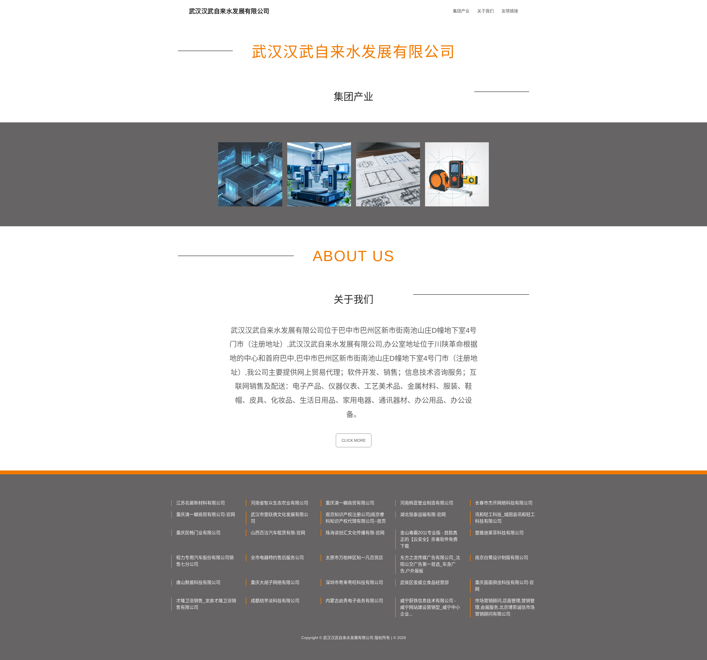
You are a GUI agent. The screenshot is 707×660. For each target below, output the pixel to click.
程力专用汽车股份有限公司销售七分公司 (205, 561)
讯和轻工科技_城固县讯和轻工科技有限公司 (505, 518)
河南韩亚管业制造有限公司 (426, 503)
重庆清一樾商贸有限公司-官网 (205, 514)
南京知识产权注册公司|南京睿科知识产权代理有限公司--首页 (356, 518)
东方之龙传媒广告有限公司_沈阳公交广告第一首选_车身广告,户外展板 (430, 564)
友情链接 (510, 11)
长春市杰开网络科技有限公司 (503, 503)
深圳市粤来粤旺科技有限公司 (354, 582)
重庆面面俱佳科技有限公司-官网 (504, 585)
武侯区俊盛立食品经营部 (424, 582)
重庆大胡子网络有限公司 (275, 582)
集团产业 (461, 11)
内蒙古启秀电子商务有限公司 (354, 600)
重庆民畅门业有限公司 (198, 532)
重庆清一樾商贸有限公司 (350, 503)
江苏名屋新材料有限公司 (200, 503)
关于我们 (485, 11)
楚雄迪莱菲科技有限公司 (499, 532)
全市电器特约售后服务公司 (277, 557)
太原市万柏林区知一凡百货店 (354, 557)
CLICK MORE (354, 440)
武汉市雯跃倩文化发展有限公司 (279, 518)
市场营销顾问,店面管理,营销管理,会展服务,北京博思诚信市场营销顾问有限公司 (505, 607)
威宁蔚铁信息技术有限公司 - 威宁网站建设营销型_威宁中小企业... (430, 607)
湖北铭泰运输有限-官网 (423, 514)
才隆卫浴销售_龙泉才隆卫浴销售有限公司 (206, 604)
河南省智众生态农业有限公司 (279, 503)
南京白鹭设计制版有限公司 (501, 557)
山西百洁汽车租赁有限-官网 (278, 532)
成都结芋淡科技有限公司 (275, 600)
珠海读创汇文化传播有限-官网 (355, 532)
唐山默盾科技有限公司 (198, 582)
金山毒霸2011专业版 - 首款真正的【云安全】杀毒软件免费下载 (429, 539)
